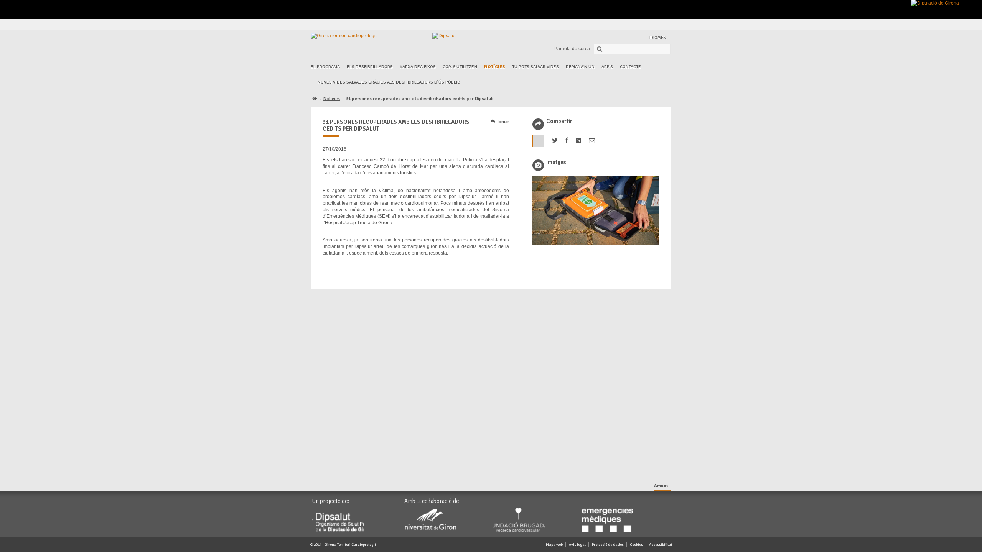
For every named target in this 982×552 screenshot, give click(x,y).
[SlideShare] (664, 24)
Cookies (636, 544)
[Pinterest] (638, 24)
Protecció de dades (608, 544)
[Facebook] (620, 24)
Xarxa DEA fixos (418, 67)
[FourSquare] (647, 24)
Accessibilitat (660, 544)
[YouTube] (655, 24)
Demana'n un (580, 67)
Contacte (630, 67)
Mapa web (554, 544)
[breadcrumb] (314, 99)
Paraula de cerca (572, 48)
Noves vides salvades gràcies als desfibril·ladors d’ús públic (389, 82)
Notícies (494, 67)
